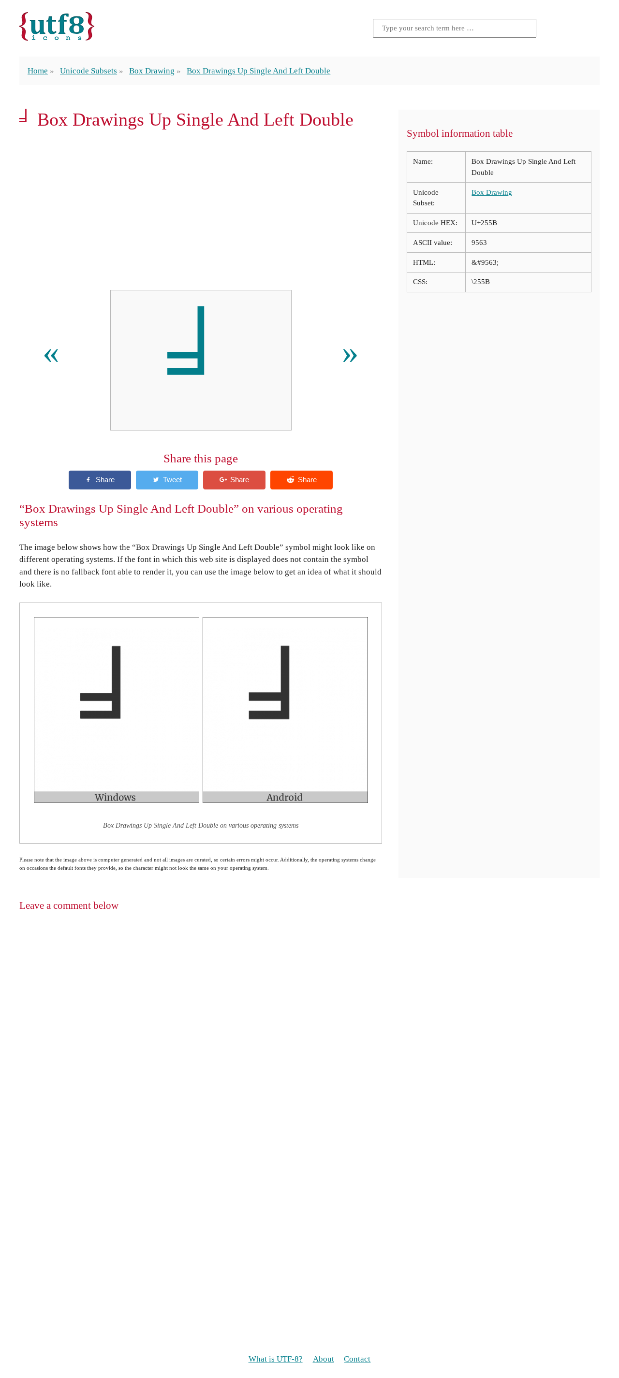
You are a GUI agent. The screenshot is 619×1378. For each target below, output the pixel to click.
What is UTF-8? (276, 1359)
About (323, 1359)
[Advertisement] (200, 209)
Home (38, 70)
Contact (357, 1359)
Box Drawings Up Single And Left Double (258, 70)
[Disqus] (309, 1044)
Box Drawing (152, 70)
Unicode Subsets (88, 70)
